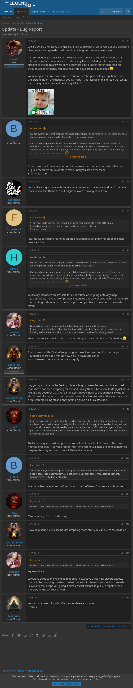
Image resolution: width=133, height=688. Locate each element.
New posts (7, 17)
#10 (127, 458)
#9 (128, 408)
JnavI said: (35, 465)
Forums (21, 11)
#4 (128, 210)
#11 (127, 494)
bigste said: (36, 217)
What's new (38, 11)
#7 (128, 346)
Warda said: (36, 128)
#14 (127, 597)
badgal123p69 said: (40, 415)
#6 (128, 313)
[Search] (128, 11)
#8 (128, 379)
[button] (48, 11)
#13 (127, 553)
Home (8, 11)
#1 (128, 40)
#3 (128, 181)
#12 (127, 524)
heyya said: (36, 320)
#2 (128, 121)
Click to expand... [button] (78, 156)
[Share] (123, 41)
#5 (128, 250)
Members (59, 11)
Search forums (22, 17)
